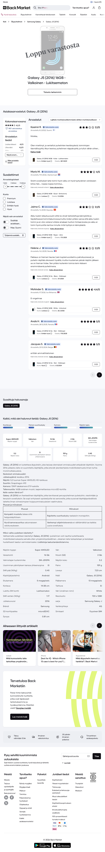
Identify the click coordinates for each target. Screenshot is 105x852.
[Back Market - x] (6, 803)
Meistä (6, 780)
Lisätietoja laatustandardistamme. (53, 542)
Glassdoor (79, 787)
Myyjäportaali (24, 787)
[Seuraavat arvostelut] (99, 374)
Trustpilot (79, 783)
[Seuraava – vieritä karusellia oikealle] (99, 625)
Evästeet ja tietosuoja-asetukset (61, 791)
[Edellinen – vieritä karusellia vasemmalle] (92, 625)
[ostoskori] (99, 7)
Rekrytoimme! (9, 793)
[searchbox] (53, 7)
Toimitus (22, 794)
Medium (78, 790)
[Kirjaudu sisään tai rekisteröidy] (93, 7)
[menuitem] (25, 14)
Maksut (22, 790)
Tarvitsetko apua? (80, 7)
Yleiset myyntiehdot (60, 783)
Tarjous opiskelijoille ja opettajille (9, 786)
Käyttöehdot (57, 780)
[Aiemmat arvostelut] (92, 374)
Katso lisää (35, 151)
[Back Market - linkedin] (6, 797)
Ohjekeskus (24, 804)
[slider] (5, 186)
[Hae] (35, 8)
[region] (52, 649)
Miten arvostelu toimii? (13, 161)
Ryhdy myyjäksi (25, 783)
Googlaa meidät (23, 708)
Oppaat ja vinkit (25, 808)
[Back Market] (16, 7)
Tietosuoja (56, 787)
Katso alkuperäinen (57, 187)
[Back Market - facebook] (12, 797)
